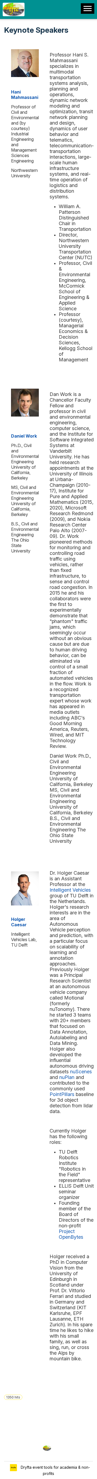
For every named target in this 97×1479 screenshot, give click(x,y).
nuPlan (66, 1077)
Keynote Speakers (36, 30)
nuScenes (81, 1071)
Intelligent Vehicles (70, 890)
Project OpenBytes (71, 1234)
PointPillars (62, 1094)
